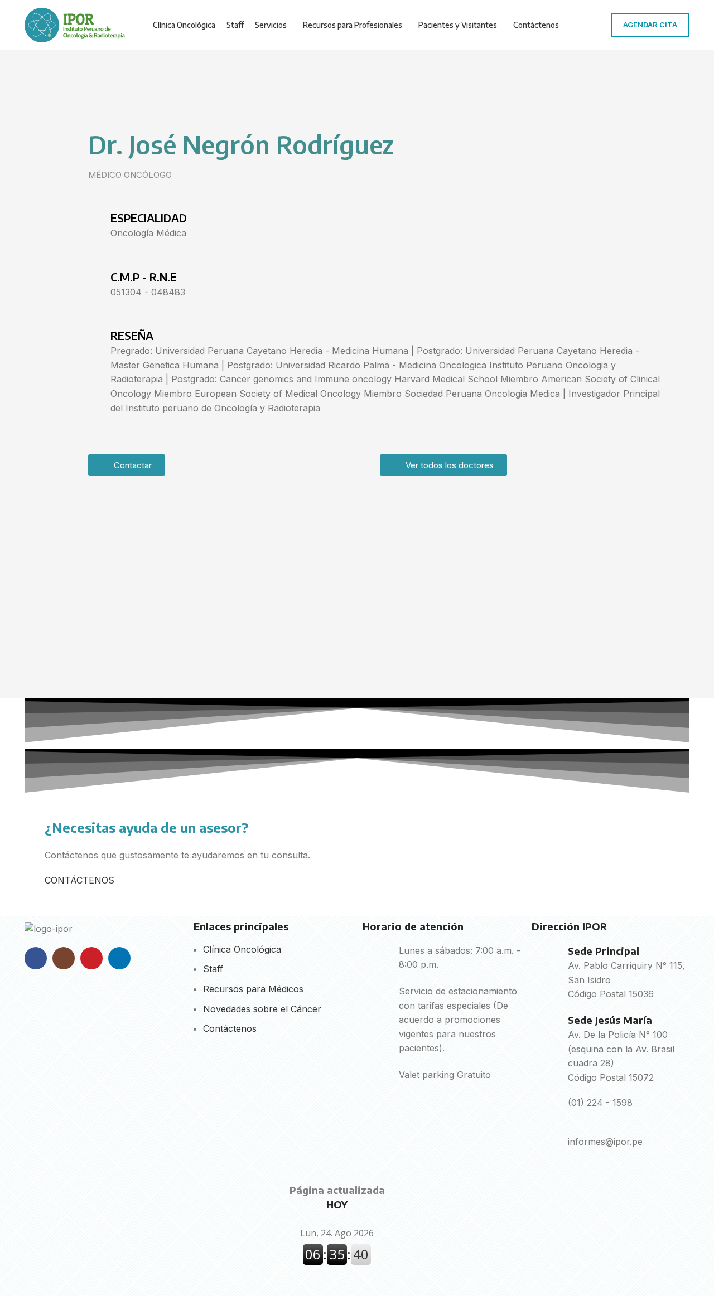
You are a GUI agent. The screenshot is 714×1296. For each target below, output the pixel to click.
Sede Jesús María (610, 1019)
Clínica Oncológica (242, 949)
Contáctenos (230, 1028)
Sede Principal (603, 950)
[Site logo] (75, 24)
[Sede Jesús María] (545, 1027)
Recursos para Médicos (253, 988)
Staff (213, 968)
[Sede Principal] (545, 958)
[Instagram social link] (63, 958)
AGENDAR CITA (650, 24)
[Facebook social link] (36, 958)
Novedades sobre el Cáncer (262, 1009)
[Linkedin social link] (119, 958)
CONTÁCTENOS (79, 880)
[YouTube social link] (91, 958)
